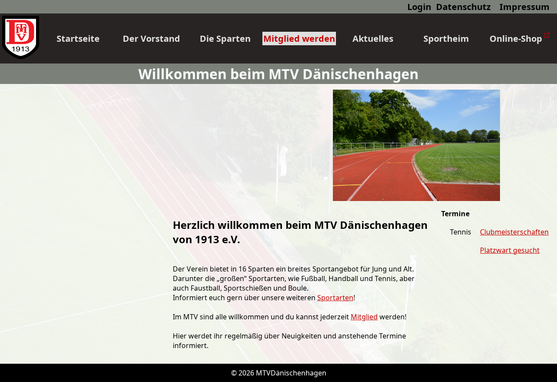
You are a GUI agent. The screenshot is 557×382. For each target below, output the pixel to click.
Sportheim (446, 38)
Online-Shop (517, 38)
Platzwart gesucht (510, 250)
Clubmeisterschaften (514, 232)
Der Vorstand (151, 38)
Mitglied (364, 317)
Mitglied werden (299, 38)
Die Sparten (225, 38)
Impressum (525, 7)
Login (419, 7)
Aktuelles (372, 38)
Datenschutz (463, 7)
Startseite (78, 38)
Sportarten (335, 297)
